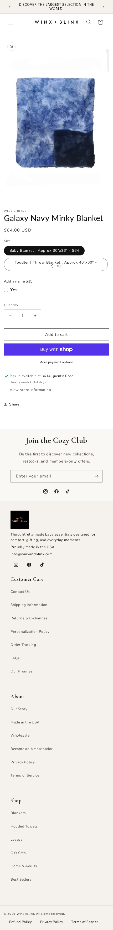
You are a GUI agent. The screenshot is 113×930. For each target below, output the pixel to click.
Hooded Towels (24, 826)
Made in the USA (25, 722)
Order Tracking (23, 644)
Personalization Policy (30, 631)
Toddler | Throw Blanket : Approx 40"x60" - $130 (56, 264)
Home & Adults (24, 866)
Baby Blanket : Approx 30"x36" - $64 (44, 250)
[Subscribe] (96, 476)
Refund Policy (20, 921)
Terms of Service (25, 775)
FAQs (15, 658)
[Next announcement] (103, 7)
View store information (30, 389)
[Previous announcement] (10, 7)
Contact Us (20, 591)
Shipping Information (29, 604)
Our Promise (22, 671)
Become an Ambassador (32, 748)
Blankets (18, 812)
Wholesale (20, 735)
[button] (10, 22)
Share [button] (14, 404)
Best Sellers (21, 879)
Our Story (19, 708)
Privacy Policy (23, 762)
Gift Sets (18, 852)
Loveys (17, 839)
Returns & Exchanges (29, 618)
